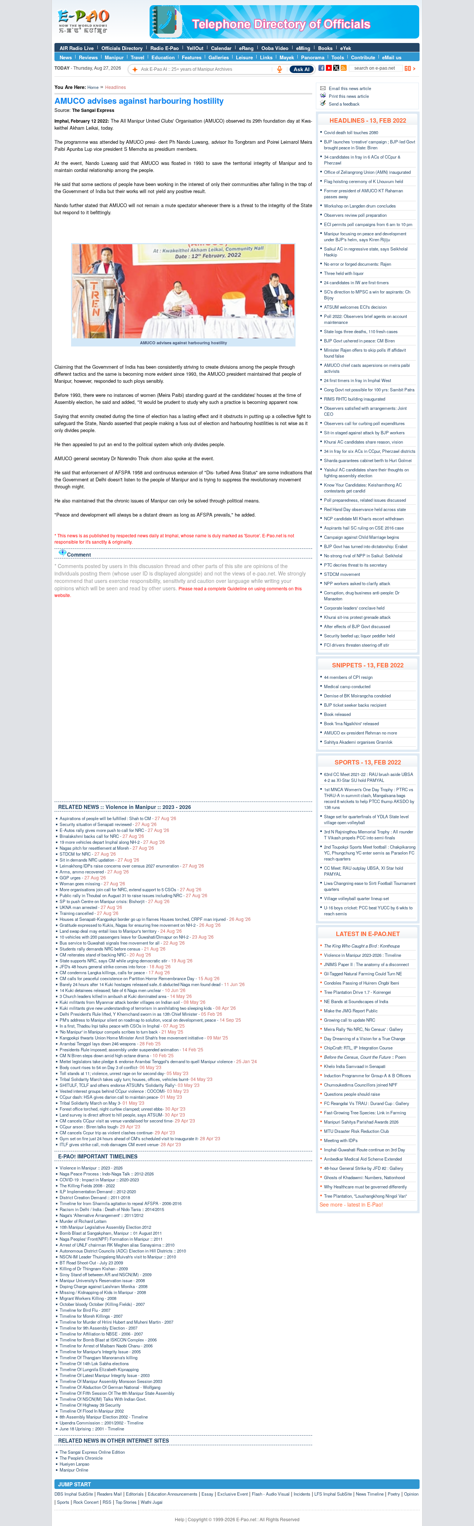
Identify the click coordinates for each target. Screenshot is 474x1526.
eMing (303, 48)
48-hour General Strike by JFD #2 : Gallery (363, 1168)
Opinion (411, 1494)
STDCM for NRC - (88, 854)
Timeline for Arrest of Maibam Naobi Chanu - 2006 (106, 1345)
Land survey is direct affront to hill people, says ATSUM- (122, 1115)
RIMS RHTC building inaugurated (354, 399)
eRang (246, 48)
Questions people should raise (352, 1094)
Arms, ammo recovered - (94, 872)
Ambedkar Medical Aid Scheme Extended (363, 1159)
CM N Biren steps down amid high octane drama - (117, 1055)
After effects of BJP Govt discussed (357, 626)
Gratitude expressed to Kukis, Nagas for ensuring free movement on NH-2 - (140, 925)
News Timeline (370, 1494)
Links (266, 57)
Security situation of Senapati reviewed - (108, 824)
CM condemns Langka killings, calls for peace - (115, 972)
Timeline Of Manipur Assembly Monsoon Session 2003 (111, 1381)
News (66, 57)
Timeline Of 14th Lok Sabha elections (94, 1363)
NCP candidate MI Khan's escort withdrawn (364, 518)
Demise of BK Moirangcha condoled (357, 696)
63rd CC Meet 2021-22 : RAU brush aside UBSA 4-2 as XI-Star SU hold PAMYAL (368, 777)
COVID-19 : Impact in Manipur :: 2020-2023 (99, 1179)
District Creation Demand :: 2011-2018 (95, 1197)
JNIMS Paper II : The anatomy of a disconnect (366, 964)
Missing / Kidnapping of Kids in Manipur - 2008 (103, 1292)
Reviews (88, 57)
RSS (107, 1502)
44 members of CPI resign (348, 677)
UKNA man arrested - (91, 907)
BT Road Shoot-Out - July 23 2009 (91, 1262)
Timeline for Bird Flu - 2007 (85, 1310)
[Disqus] (183, 698)
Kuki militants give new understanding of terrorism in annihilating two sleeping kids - (148, 1008)
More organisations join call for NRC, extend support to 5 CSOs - (130, 889)
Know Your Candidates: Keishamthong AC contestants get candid (363, 488)
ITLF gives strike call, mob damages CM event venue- (120, 1144)
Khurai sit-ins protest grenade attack (357, 617)
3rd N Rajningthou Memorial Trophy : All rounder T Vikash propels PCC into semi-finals (368, 834)
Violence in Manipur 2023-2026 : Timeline (362, 955)
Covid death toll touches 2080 (351, 132)
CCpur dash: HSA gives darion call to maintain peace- (121, 1097)
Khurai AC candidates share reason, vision (363, 442)
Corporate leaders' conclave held (354, 608)
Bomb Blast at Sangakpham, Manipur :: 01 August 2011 (111, 1233)
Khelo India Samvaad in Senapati (354, 1066)
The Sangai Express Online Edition (92, 1452)
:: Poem (365, 1057)
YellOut (195, 48)
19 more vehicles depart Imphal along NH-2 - (112, 842)
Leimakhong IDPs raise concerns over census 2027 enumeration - (132, 866)
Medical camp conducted (347, 686)
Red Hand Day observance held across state (365, 509)
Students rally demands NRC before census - (113, 949)
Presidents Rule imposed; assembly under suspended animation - (131, 1049)
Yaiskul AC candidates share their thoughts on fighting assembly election (366, 472)
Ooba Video (274, 48)
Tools (337, 57)
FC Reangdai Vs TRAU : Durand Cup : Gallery (366, 1103)
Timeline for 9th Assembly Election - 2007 (98, 1328)
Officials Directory (122, 48)
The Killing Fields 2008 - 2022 (87, 1185)
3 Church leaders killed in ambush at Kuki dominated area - (126, 996)
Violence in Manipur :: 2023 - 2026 (91, 1168)
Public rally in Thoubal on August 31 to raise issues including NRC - (133, 895)
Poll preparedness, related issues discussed (365, 500)
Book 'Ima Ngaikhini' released (351, 723)
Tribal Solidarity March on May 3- (102, 1103)
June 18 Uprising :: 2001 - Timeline (92, 1429)
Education (163, 57)
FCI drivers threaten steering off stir (356, 645)
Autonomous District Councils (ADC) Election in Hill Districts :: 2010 (123, 1251)
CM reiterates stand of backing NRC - (105, 955)
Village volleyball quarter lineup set (356, 898)
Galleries (218, 57)
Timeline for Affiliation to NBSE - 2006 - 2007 (101, 1334)
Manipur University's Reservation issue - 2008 (102, 1280)
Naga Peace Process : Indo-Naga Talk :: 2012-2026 (107, 1174)
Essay (207, 1494)
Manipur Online (74, 1470)
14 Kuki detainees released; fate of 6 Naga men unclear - (123, 990)
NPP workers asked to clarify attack (357, 583)
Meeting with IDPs (341, 1140)
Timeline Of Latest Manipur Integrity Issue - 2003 (105, 1375)
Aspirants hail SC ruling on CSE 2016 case (364, 528)
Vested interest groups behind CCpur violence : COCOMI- (124, 1091)
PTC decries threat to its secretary (355, 565)
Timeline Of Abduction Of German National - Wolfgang (110, 1387)
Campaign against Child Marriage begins (361, 537)
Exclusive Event (232, 1494)
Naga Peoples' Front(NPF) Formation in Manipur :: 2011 (111, 1239)
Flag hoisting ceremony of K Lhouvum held (363, 181)
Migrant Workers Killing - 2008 (88, 1298)
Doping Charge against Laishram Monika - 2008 (103, 1286)
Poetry (394, 1494)
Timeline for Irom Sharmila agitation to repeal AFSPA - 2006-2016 (120, 1203)
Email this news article (350, 88)
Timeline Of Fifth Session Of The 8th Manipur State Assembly (117, 1393)
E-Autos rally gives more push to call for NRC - (114, 830)
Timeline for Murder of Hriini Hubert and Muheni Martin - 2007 (116, 1322)
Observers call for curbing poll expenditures (364, 423)
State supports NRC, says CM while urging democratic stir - (126, 960)
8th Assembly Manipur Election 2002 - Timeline (104, 1417)
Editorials (135, 1494)
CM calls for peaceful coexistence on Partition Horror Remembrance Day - (140, 978)
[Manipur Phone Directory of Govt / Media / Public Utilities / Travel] (284, 37)
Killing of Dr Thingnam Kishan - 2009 (94, 1268)
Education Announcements (172, 1494)
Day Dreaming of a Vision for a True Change (364, 1038)
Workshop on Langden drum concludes (360, 206)
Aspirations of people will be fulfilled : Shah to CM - (118, 818)
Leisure (244, 57)
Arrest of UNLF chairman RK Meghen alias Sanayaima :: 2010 (117, 1245)
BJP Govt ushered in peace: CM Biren (359, 341)
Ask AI (302, 69)
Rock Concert (86, 1502)
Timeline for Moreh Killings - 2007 (91, 1316)
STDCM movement (342, 574)
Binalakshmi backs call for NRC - (102, 836)
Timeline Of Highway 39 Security (90, 1405)
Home (93, 87)
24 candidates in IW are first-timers (356, 282)
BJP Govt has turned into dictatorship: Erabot (365, 546)
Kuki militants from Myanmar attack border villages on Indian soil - (133, 1002)
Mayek (287, 57)
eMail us (391, 57)
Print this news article (349, 96)
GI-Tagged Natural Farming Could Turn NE (363, 973)
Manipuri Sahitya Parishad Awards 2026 (361, 1122)
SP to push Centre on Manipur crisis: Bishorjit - (115, 901)
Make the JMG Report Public (351, 1011)
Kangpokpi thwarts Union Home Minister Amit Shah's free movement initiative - (144, 1038)
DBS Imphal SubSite (73, 1494)
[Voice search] (279, 69)
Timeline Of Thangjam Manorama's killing (98, 1357)
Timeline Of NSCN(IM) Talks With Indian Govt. (103, 1399)
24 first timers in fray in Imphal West (357, 380)
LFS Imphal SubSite (333, 1494)
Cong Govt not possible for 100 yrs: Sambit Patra (369, 389)
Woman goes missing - (92, 883)
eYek (345, 48)
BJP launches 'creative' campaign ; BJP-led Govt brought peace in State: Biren (369, 144)
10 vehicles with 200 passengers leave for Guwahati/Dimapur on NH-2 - (137, 937)
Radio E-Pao (164, 48)
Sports (63, 1502)
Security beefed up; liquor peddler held (359, 635)
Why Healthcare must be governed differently (365, 1187)
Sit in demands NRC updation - (99, 860)
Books (325, 48)
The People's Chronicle (81, 1458)
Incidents (302, 1494)
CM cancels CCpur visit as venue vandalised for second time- (127, 1121)
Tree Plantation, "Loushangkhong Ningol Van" (365, 1196)
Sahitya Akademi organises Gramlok (358, 742)
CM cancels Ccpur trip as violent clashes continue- (117, 1132)
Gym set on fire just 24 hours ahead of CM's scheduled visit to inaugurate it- (140, 1138)
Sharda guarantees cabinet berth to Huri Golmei (368, 460)
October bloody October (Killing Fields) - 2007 (102, 1304)
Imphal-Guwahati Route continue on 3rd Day (364, 1149)
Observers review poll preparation (355, 215)
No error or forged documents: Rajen (357, 264)
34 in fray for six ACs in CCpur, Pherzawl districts (369, 451)
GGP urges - (83, 877)
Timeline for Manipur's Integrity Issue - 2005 (100, 1351)
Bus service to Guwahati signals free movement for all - (122, 943)
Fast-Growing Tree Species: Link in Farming (365, 1112)
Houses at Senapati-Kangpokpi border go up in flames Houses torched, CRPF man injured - (155, 919)
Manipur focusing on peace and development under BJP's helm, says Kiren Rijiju (365, 236)
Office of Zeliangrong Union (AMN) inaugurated (367, 172)
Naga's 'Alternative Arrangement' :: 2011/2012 (101, 1215)
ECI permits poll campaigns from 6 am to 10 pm (368, 224)
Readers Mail (109, 1494)
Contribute (363, 57)
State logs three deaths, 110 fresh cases (361, 331)
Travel (137, 57)
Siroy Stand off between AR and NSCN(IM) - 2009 (105, 1274)
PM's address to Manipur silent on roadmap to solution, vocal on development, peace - (150, 1020)
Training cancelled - (89, 913)
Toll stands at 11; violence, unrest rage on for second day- (124, 1073)
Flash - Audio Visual (271, 1494)
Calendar (221, 48)
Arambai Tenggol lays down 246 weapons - (110, 1043)
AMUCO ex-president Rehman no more (360, 733)
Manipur (114, 57)
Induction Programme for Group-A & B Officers (367, 1075)
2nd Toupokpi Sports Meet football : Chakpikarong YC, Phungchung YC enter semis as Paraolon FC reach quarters (369, 853)
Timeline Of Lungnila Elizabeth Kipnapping (99, 1369)
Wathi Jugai (152, 1502)
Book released (337, 714)
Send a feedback (344, 104)
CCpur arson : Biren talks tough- (100, 1126)
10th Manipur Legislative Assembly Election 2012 (105, 1227)
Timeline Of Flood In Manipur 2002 (92, 1411)
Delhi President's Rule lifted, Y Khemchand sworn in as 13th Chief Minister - (141, 1014)
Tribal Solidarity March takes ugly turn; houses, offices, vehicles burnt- (136, 1079)
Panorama (312, 57)
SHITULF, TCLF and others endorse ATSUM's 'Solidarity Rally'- (130, 1085)
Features (191, 57)
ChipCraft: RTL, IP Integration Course (358, 1048)
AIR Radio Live (77, 48)
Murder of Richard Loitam (83, 1221)
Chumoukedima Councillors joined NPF (360, 1085)
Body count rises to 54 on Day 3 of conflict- (110, 1067)
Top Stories (126, 1502)
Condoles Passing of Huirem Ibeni (361, 983)
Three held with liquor (344, 273)
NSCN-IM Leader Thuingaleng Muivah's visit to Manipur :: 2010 (118, 1257)
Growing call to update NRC (349, 1020)
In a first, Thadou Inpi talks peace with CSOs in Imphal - (122, 1026)
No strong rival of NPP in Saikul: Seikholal (363, 555)
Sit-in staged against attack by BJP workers (364, 432)
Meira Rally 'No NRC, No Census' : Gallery (363, 1029)
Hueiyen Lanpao (74, 1464)
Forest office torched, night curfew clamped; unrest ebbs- (123, 1109)
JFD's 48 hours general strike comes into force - (115, 966)
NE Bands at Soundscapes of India (356, 1001)
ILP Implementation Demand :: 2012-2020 (98, 1191)
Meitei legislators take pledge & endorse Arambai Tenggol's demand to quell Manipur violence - (158, 1061)
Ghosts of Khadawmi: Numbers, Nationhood (364, 1177)
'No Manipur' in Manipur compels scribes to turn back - (121, 1032)
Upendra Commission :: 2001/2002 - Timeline (101, 1423)
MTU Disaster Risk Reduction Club (356, 1131)
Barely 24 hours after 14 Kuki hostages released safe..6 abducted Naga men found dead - (152, 984)
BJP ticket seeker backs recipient (355, 705)
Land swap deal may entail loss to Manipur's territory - (121, 931)
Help (179, 1519)
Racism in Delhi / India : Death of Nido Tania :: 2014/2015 (112, 1209)
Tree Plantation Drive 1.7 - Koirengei (357, 992)
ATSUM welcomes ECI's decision (355, 307)
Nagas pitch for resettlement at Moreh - (107, 848)
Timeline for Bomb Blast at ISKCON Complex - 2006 (108, 1340)
